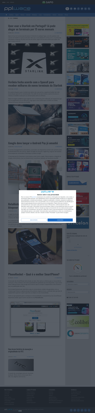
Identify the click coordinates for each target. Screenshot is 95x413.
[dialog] (47, 206)
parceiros (34, 196)
